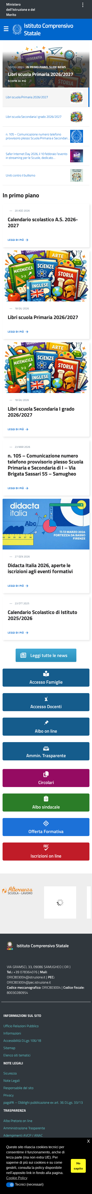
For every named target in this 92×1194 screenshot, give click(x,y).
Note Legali (11, 1080)
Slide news (57, 67)
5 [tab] (56, 921)
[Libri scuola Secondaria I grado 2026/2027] (46, 367)
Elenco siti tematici (16, 1055)
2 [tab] (41, 921)
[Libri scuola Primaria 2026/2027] (46, 275)
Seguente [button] (85, 901)
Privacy (8, 1095)
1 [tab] (36, 921)
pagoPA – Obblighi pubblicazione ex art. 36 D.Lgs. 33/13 (43, 1102)
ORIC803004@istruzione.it (26, 977)
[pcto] (17, 890)
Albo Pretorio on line (17, 1120)
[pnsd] (60, 902)
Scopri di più (17, 81)
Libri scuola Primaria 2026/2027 (40, 74)
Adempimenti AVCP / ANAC (23, 1135)
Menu (6, 29)
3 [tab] (46, 921)
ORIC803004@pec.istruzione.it (29, 982)
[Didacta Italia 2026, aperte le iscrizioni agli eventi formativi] (46, 523)
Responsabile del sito (18, 1087)
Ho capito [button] (78, 1166)
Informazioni (12, 1033)
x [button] (88, 1141)
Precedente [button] (6, 901)
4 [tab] (51, 921)
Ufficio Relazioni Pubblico (21, 1025)
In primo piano (37, 67)
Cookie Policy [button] (16, 1178)
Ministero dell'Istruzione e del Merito (20, 9)
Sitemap (9, 1047)
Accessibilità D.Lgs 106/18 (22, 1040)
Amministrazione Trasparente (24, 1128)
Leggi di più (17, 240)
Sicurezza (10, 1073)
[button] (10, 1184)
